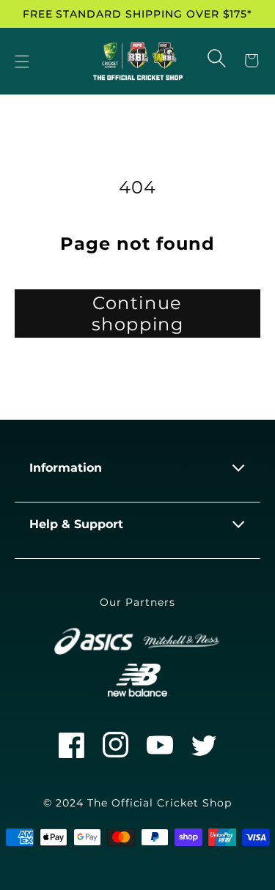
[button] (22, 62)
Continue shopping (138, 313)
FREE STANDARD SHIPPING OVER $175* (138, 14)
